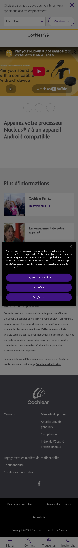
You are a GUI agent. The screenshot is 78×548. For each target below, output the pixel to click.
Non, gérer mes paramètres (39, 277)
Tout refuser (39, 287)
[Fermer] (71, 246)
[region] (39, 274)
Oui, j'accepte (39, 297)
